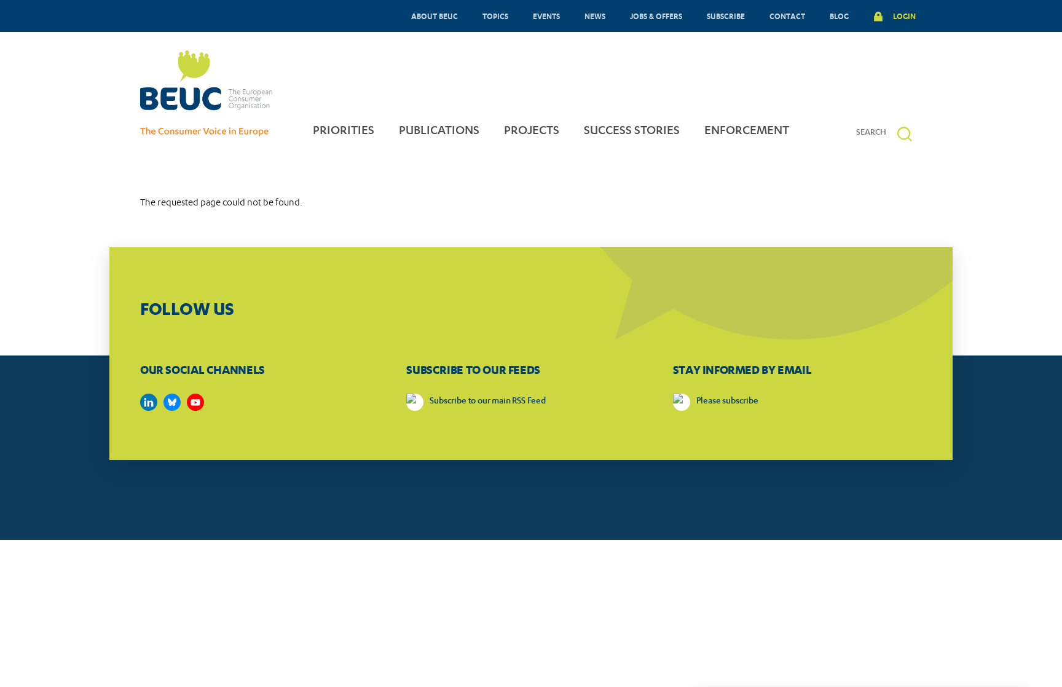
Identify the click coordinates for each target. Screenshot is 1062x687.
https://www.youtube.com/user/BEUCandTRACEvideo (195, 402)
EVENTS (546, 16)
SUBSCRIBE (726, 16)
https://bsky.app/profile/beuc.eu (172, 402)
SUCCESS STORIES (632, 131)
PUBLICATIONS (439, 131)
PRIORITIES (343, 131)
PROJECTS (531, 131)
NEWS (594, 16)
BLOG (839, 16)
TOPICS (495, 16)
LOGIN (904, 16)
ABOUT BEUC (434, 16)
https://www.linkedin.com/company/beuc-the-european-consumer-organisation (148, 402)
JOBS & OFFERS (656, 16)
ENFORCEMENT (746, 131)
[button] (904, 133)
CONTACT (787, 16)
